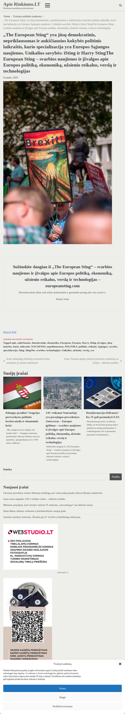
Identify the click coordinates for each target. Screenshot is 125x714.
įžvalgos (101, 342)
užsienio (77, 350)
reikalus (92, 346)
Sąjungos (103, 346)
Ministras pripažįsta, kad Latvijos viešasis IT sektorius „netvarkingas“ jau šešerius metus (48, 505)
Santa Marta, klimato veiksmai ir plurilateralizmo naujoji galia (34, 511)
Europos (76, 342)
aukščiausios (24, 342)
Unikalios (67, 350)
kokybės (7, 346)
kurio (16, 346)
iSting (93, 342)
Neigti (62, 697)
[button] (120, 664)
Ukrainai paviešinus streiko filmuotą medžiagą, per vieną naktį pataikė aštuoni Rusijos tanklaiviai (52, 493)
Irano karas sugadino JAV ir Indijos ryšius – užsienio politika (34, 499)
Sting (21, 350)
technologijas (53, 350)
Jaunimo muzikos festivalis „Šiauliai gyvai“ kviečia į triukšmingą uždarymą (41, 517)
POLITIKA (71, 346)
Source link (9, 332)
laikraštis (25, 346)
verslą (86, 350)
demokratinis (39, 342)
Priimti (62, 688)
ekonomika (53, 342)
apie (14, 342)
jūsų (109, 342)
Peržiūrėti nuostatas (62, 706)
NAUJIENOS (38, 346)
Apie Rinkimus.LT (21, 4)
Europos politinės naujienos (18, 339)
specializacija (10, 350)
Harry (85, 342)
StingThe (30, 350)
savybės (113, 346)
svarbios (40, 350)
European (65, 342)
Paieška (7, 469)
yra (92, 350)
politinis (83, 346)
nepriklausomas (55, 346)
